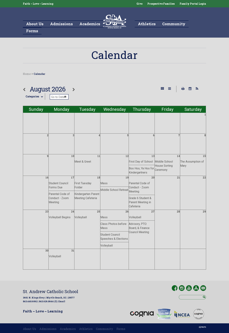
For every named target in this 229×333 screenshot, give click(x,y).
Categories (32, 96)
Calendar (39, 74)
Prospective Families (161, 3)
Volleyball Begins (59, 217)
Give (139, 3)
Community (104, 329)
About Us (29, 329)
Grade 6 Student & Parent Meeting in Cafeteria (140, 202)
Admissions (47, 329)
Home (27, 74)
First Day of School (141, 161)
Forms (120, 329)
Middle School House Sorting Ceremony (164, 166)
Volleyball (80, 217)
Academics (68, 329)
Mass (104, 183)
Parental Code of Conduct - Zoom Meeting (59, 198)
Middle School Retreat (114, 190)
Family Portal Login (193, 3)
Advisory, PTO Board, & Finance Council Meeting (139, 228)
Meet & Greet (82, 161)
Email (62, 301)
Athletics (85, 329)
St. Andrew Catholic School (50, 291)
